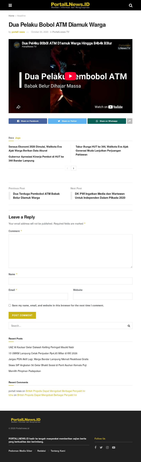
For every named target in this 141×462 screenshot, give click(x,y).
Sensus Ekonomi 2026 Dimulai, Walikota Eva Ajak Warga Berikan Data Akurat (35, 148)
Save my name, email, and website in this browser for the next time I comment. (58, 305)
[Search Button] (129, 325)
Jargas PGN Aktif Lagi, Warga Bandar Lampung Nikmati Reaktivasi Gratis (48, 359)
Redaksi (41, 450)
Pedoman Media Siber (20, 450)
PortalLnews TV (60, 31)
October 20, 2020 (39, 31)
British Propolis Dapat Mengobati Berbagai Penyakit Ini (55, 391)
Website (78, 290)
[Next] (73, 168)
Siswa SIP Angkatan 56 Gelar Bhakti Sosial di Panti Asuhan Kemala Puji (47, 365)
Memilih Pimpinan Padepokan (25, 371)
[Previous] (67, 168)
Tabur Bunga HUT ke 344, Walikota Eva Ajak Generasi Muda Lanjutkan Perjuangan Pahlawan (102, 150)
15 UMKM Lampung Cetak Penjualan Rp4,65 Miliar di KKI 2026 (43, 353)
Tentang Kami (58, 450)
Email (13, 290)
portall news (18, 31)
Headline (21, 15)
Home (11, 15)
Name (13, 274)
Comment (15, 231)
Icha (11, 395)
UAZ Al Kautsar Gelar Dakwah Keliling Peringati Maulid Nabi (41, 347)
